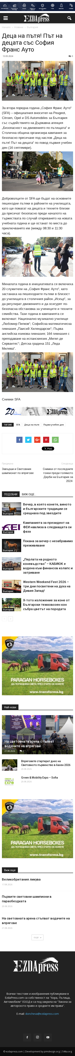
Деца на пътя (31, 424)
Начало (6, 27)
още (36, 937)
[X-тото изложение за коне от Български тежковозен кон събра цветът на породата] (11, 604)
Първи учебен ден (53, 424)
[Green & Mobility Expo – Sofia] (9, 781)
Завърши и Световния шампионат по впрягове (18, 471)
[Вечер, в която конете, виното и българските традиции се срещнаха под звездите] (11, 508)
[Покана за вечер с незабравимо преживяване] (11, 545)
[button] (69, 18)
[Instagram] (37, 1037)
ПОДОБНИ (10, 494)
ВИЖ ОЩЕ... (29, 494)
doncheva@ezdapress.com (42, 1014)
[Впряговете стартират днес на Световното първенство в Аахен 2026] (9, 765)
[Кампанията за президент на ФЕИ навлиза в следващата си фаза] (11, 527)
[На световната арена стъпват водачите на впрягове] (37, 734)
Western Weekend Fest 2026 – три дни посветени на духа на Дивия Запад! (46, 586)
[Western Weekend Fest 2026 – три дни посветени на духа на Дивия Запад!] (11, 586)
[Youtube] (48, 1037)
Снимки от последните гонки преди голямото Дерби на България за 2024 (58, 475)
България (8, 513)
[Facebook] (27, 1037)
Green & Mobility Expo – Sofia (39, 777)
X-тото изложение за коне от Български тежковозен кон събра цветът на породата (46, 604)
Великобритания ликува (21, 879)
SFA (18, 424)
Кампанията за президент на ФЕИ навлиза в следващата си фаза (47, 527)
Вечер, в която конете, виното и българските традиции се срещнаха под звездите (47, 508)
